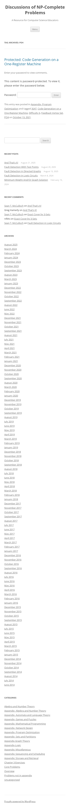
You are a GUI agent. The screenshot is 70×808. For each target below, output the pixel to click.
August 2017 (10, 520)
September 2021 (13, 331)
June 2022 (9, 309)
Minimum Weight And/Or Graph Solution (26, 179)
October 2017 (11, 512)
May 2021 (9, 343)
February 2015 (12, 650)
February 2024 (12, 253)
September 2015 (13, 620)
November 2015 (12, 611)
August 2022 (10, 305)
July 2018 (9, 473)
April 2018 (9, 486)
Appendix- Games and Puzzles (20, 719)
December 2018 (12, 451)
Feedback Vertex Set (52, 113)
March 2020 (10, 387)
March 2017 (10, 542)
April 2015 (9, 641)
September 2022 (13, 300)
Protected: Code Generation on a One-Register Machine (31, 61)
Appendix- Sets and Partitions (20, 736)
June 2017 (9, 529)
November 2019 (12, 404)
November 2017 (12, 507)
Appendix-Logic (12, 745)
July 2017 (9, 525)
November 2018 (12, 456)
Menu (35, 29)
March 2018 (10, 490)
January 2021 (11, 361)
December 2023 (12, 261)
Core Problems (12, 766)
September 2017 (13, 516)
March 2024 (10, 249)
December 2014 (12, 659)
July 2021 (9, 339)
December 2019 (12, 400)
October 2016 (11, 564)
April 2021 (9, 348)
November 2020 (12, 369)
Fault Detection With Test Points (21, 167)
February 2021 (12, 356)
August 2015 (10, 624)
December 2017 (12, 503)
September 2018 (13, 464)
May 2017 (9, 533)
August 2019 (10, 417)
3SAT (34, 108)
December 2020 (12, 365)
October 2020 (11, 374)
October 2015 (11, 615)
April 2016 (9, 589)
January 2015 (11, 654)
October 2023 (11, 266)
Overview (9, 771)
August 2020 (10, 382)
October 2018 (11, 460)
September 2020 (13, 378)
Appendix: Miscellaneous (17, 749)
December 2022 (12, 287)
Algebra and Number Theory (19, 706)
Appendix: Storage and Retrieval (21, 758)
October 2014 (11, 667)
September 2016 (13, 568)
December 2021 (12, 318)
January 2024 (11, 257)
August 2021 (10, 335)
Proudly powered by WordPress (20, 801)
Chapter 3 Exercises (14, 762)
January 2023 (11, 283)
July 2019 (9, 421)
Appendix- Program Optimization (22, 732)
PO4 (6, 117)
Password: (10, 95)
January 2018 (11, 499)
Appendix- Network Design (18, 728)
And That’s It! (11, 162)
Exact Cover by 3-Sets (38, 214)
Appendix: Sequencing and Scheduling (24, 753)
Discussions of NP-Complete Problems (35, 9)
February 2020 (12, 391)
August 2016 (10, 572)
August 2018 (10, 469)
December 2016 (12, 555)
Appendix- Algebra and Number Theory (25, 710)
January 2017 (11, 551)
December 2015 (12, 607)
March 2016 (10, 594)
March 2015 (10, 646)
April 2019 (9, 434)
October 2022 (11, 296)
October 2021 (11, 326)
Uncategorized (12, 779)
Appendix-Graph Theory (17, 741)
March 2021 (10, 352)
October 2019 (11, 408)
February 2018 (12, 495)
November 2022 (12, 292)
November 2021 (12, 322)
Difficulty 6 (34, 113)
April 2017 (9, 538)
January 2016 (11, 602)
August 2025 (10, 244)
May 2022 (9, 313)
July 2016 (9, 577)
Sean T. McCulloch (14, 205)
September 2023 (13, 270)
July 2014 (9, 680)
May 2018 (9, 482)
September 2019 (13, 413)
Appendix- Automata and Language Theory (27, 715)
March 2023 (10, 279)
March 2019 (10, 438)
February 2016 (12, 598)
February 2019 (12, 443)
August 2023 (10, 274)
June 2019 (9, 425)
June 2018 (9, 477)
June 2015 (9, 633)
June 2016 (9, 581)
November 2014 (12, 663)
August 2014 (10, 676)
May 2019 (9, 430)
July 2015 (9, 628)
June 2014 (9, 684)
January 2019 (11, 447)
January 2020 (11, 395)
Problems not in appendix (18, 775)
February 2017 (12, 546)
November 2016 (12, 559)
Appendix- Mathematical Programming (25, 723)
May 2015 (9, 637)
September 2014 (13, 671)
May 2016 (9, 585)
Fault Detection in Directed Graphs (22, 171)
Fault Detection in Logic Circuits (21, 175)
